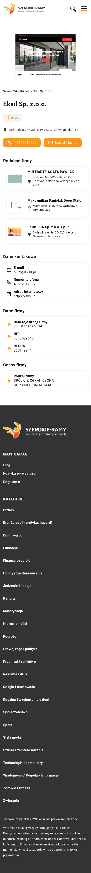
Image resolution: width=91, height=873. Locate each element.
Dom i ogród (12, 535)
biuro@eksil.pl (66, 143)
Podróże (10, 636)
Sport (7, 725)
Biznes (12, 118)
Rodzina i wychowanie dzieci (26, 700)
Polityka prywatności (19, 473)
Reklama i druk (15, 674)
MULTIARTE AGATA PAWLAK (51, 172)
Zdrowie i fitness (16, 788)
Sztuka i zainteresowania (23, 750)
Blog (6, 465)
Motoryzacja (13, 611)
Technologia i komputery (23, 763)
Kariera (9, 598)
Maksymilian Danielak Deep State (54, 200)
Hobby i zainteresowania (23, 573)
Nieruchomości (15, 624)
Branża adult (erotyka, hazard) (27, 523)
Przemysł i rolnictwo (19, 662)
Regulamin (11, 482)
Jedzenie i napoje (17, 586)
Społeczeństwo (15, 712)
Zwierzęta (11, 801)
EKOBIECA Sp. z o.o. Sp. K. (49, 227)
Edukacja (10, 548)
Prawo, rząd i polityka (20, 649)
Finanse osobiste (16, 561)
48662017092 (25, 143)
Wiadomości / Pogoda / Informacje (31, 775)
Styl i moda (12, 737)
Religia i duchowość (19, 687)
